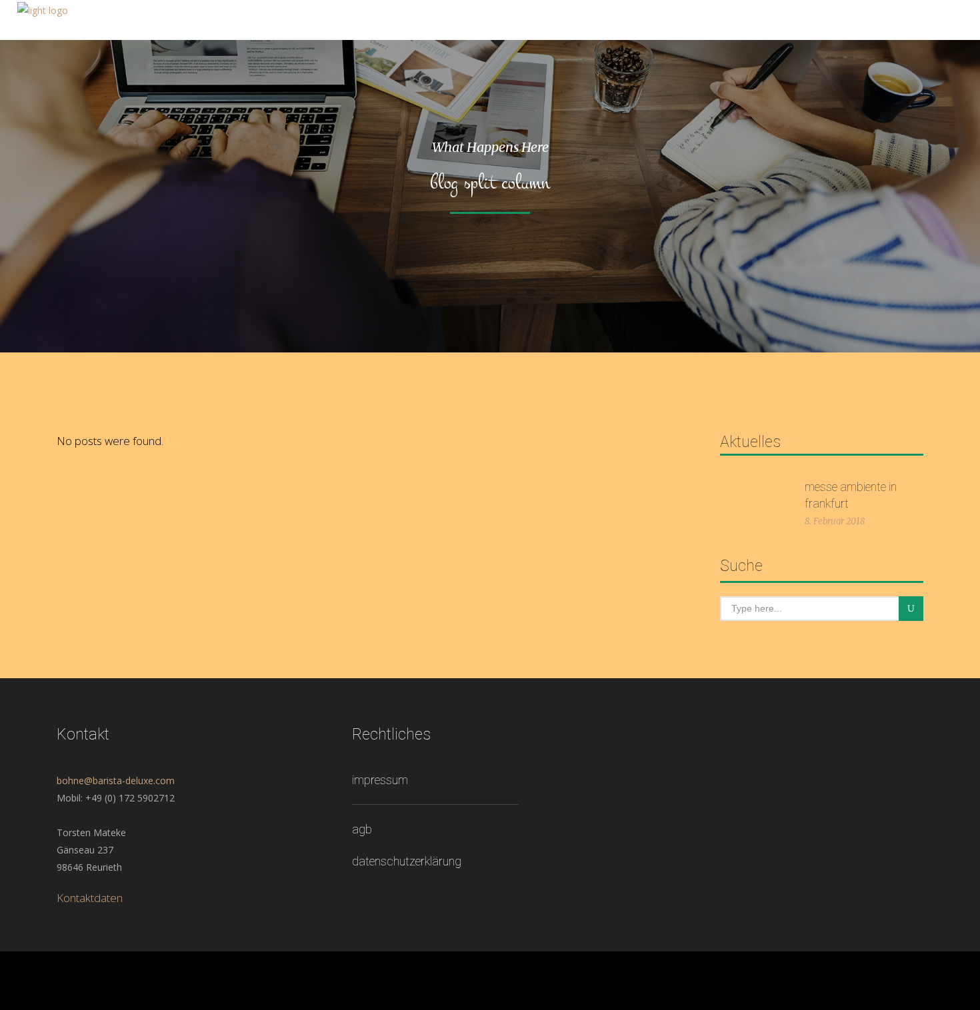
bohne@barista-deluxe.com (116, 780)
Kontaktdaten (90, 897)
